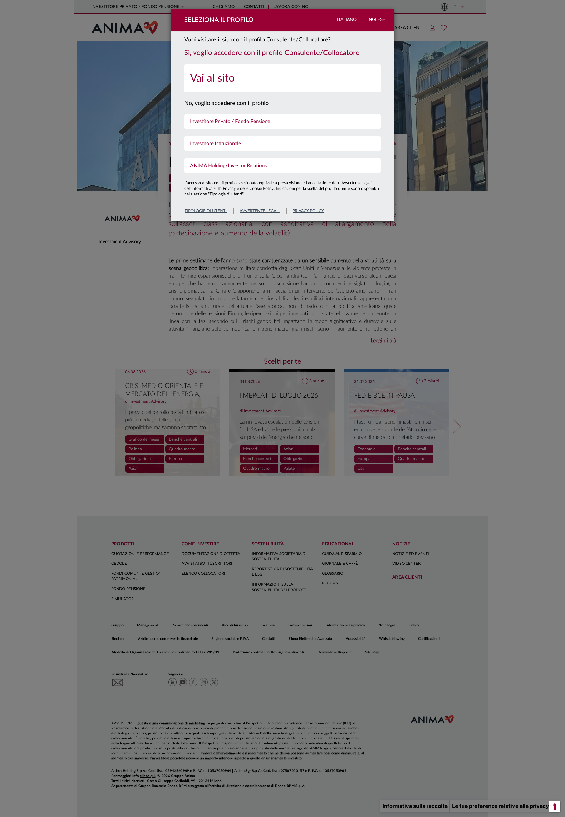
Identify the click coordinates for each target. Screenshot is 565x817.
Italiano (347, 19)
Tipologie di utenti (206, 211)
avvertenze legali (260, 211)
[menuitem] (282, 78)
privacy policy (308, 211)
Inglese (376, 19)
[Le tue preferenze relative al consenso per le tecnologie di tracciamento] (554, 806)
